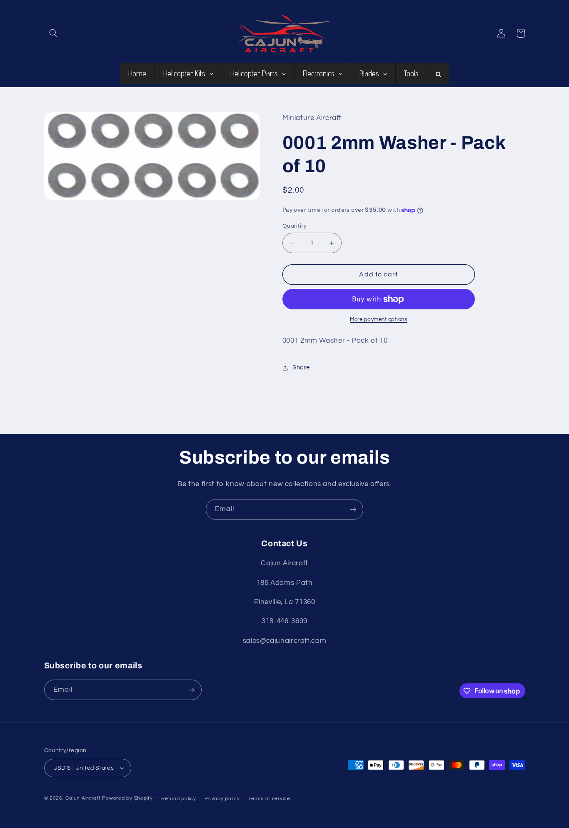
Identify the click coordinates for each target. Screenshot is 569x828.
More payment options (378, 320)
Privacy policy (222, 798)
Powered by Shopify (127, 798)
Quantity (294, 226)
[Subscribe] (353, 509)
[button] (53, 33)
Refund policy (178, 798)
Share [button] (301, 367)
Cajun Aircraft (82, 798)
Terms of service (269, 798)
